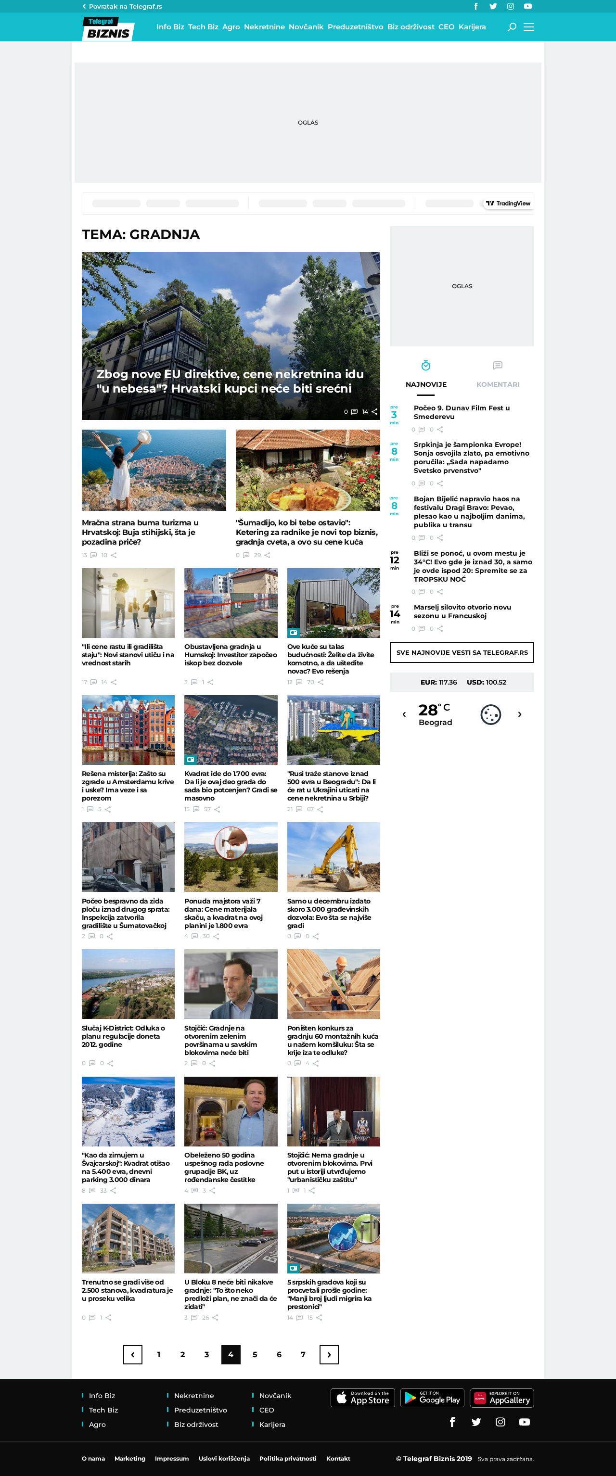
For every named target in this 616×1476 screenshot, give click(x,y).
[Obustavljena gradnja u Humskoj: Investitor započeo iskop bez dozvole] (230, 603)
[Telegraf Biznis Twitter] (493, 6)
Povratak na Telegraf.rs (125, 6)
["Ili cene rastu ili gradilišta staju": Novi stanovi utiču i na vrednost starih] (128, 603)
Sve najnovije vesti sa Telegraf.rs (462, 652)
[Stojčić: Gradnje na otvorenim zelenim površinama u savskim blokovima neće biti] (230, 984)
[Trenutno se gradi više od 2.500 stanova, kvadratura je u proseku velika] (128, 1238)
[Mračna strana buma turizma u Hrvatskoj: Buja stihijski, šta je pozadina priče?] (154, 470)
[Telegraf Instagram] (510, 6)
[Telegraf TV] (528, 6)
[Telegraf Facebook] (476, 6)
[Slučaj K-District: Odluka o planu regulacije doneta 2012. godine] (128, 984)
